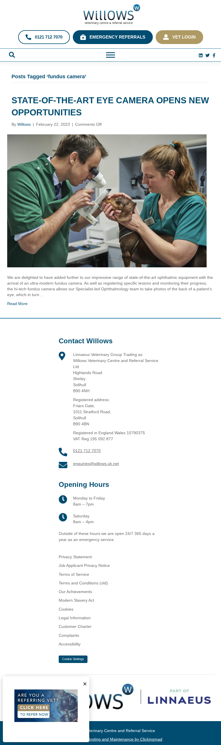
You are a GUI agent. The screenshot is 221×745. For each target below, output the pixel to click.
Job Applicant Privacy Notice (84, 565)
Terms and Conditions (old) (83, 583)
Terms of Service (74, 574)
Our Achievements (75, 591)
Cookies (66, 609)
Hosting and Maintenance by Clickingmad (124, 739)
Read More (17, 303)
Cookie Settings (73, 659)
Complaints (69, 635)
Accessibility (70, 644)
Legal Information (75, 618)
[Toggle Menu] (110, 55)
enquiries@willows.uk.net (96, 463)
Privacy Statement (75, 557)
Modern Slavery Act (76, 600)
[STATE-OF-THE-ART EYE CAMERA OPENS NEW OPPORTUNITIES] (107, 200)
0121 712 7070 (87, 450)
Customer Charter (75, 626)
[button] (12, 55)
